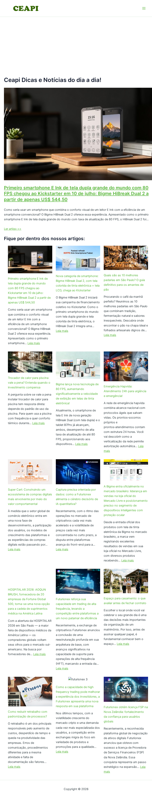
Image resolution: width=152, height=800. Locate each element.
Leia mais (34, 343)
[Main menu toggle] (144, 8)
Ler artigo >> (12, 229)
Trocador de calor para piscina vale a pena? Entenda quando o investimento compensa (29, 382)
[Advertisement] (76, 46)
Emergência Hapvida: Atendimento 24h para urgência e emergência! (125, 391)
